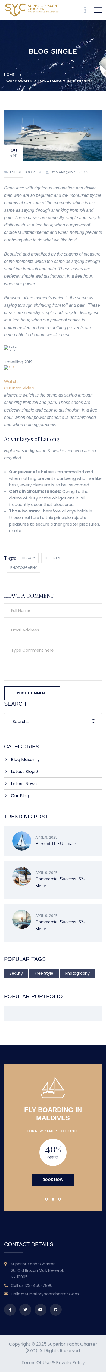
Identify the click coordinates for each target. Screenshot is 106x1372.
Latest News (24, 784)
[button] (46, 1199)
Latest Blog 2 (22, 172)
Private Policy (70, 1362)
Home (10, 74)
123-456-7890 (38, 1285)
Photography (23, 567)
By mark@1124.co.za (69, 172)
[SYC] (32, 10)
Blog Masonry (25, 759)
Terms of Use (36, 1362)
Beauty (28, 557)
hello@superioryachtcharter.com (45, 1294)
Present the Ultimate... (57, 843)
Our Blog (20, 796)
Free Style (54, 557)
